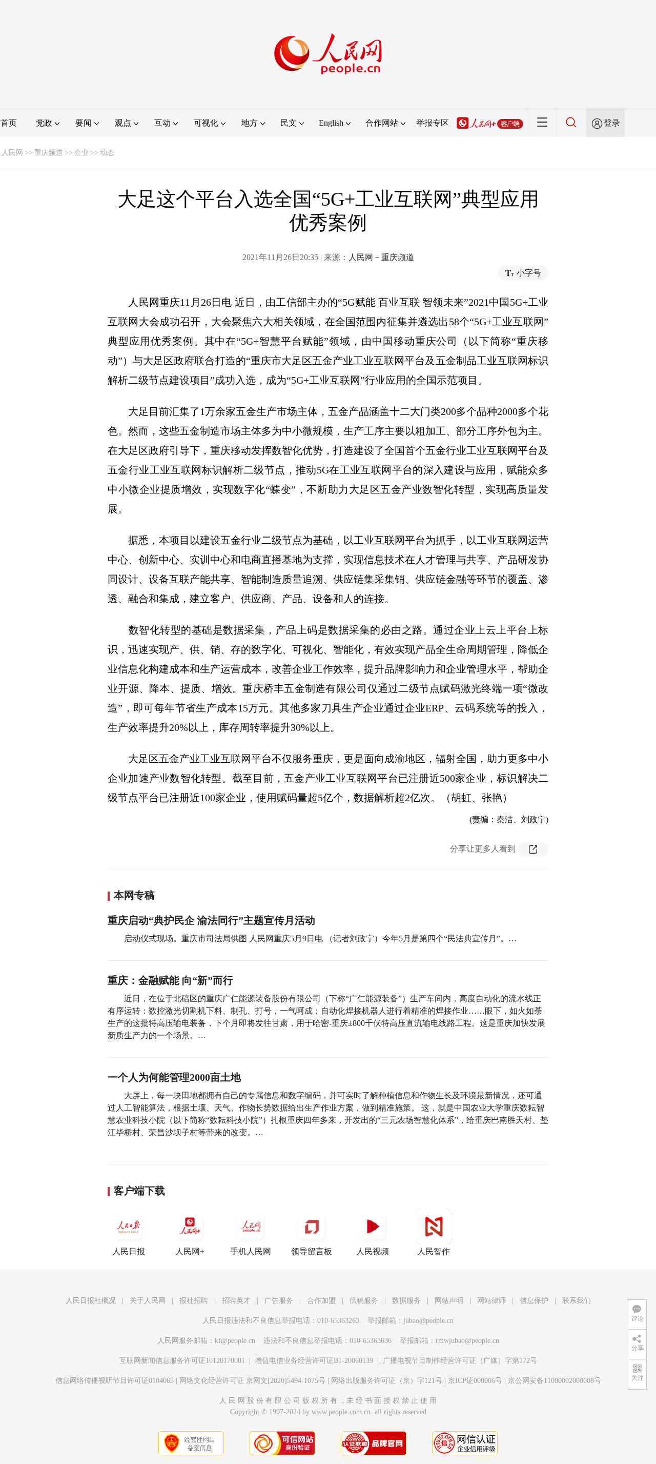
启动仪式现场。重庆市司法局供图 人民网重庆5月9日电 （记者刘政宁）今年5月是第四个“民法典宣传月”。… (320, 938)
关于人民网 (148, 1300)
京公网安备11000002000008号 (554, 1380)
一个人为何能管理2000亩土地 (174, 1077)
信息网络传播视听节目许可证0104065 (114, 1380)
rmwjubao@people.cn (467, 1340)
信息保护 (534, 1300)
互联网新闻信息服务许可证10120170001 (182, 1360)
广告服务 (278, 1300)
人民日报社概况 (91, 1300)
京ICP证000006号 (475, 1380)
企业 (81, 152)
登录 (612, 122)
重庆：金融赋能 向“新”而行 (170, 980)
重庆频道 (48, 152)
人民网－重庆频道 (381, 257)
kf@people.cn (235, 1340)
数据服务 (406, 1300)
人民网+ (189, 1251)
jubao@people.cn (428, 1320)
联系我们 (576, 1300)
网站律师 (491, 1300)
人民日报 (128, 1251)
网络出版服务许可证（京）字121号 (386, 1380)
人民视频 (372, 1251)
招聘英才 (236, 1300)
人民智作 (433, 1251)
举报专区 (432, 122)
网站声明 (449, 1300)
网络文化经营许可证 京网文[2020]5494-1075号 (252, 1380)
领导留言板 (311, 1251)
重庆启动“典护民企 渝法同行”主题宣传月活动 (211, 920)
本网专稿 (134, 895)
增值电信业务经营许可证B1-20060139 (314, 1360)
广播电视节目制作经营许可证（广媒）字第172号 (460, 1360)
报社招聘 (193, 1300)
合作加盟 (321, 1300)
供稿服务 (364, 1300)
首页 (9, 122)
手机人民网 (250, 1251)
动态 (107, 152)
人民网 (12, 152)
